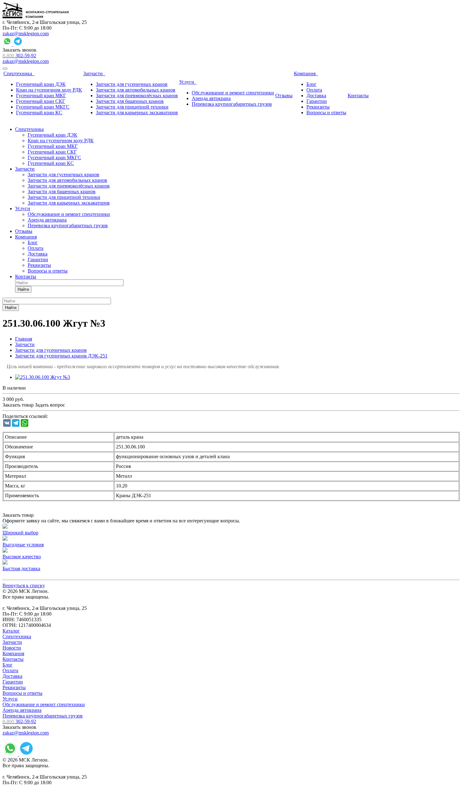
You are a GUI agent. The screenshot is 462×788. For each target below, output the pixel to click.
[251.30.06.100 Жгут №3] (42, 377)
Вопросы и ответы (22, 693)
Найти (23, 289)
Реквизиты (14, 687)
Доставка (12, 676)
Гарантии (13, 681)
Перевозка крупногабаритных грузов (43, 715)
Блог (8, 664)
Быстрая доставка (21, 568)
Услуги (10, 698)
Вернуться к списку (24, 585)
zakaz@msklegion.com (26, 33)
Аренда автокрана (22, 710)
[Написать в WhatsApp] (8, 44)
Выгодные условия (23, 544)
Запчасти (12, 642)
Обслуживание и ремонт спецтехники (44, 704)
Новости (12, 647)
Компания (13, 653)
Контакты (13, 659)
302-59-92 (19, 55)
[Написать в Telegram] (18, 44)
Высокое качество (22, 556)
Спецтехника (17, 636)
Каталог (11, 630)
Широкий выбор (20, 532)
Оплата (10, 670)
